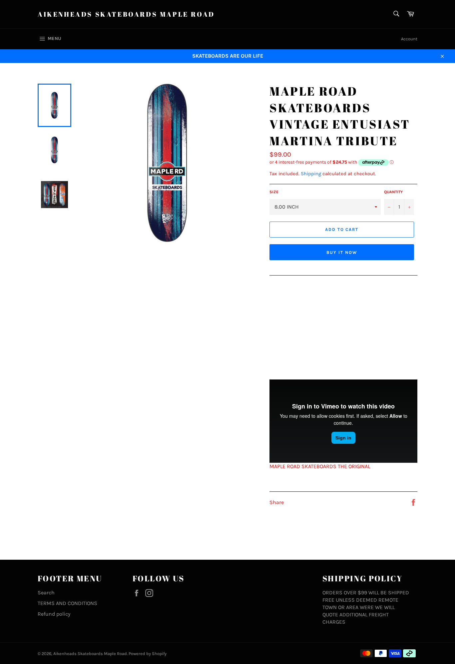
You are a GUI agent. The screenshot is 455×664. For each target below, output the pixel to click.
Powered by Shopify (148, 653)
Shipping (311, 174)
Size (273, 192)
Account (409, 38)
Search (46, 592)
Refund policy (54, 614)
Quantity (393, 192)
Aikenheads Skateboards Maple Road (126, 14)
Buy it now (341, 252)
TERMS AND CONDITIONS (67, 603)
